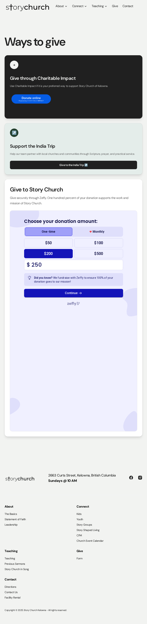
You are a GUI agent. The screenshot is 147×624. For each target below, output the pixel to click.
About (60, 6)
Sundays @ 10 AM (62, 480)
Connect (78, 6)
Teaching (98, 6)
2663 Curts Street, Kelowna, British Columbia (82, 475)
